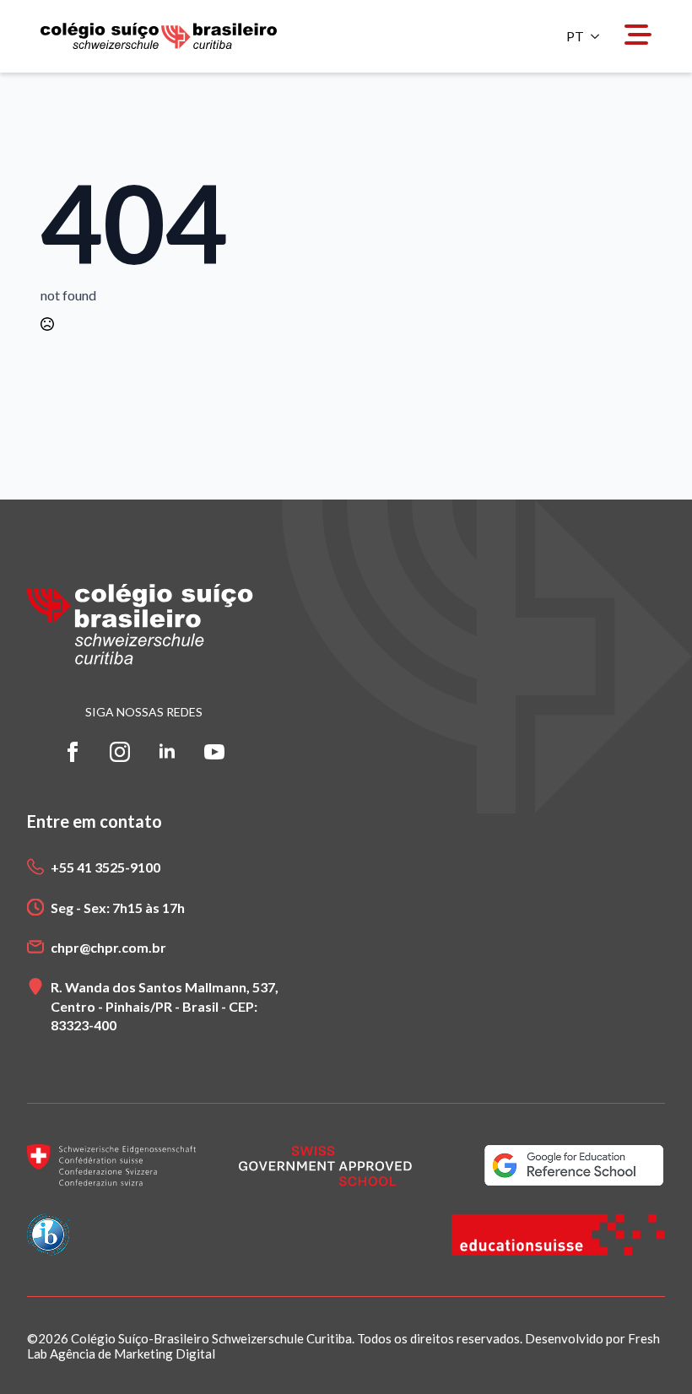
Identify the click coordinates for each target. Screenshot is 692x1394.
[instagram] (119, 751)
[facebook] (72, 751)
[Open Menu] (637, 36)
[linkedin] (167, 751)
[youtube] (214, 751)
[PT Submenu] (600, 36)
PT (575, 36)
